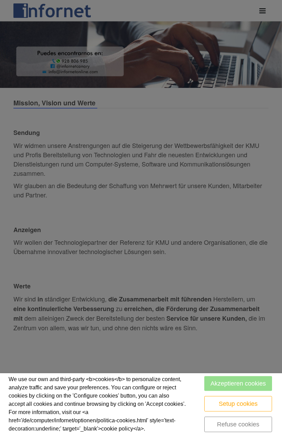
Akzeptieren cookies (238, 383)
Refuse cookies (238, 424)
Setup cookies (238, 403)
